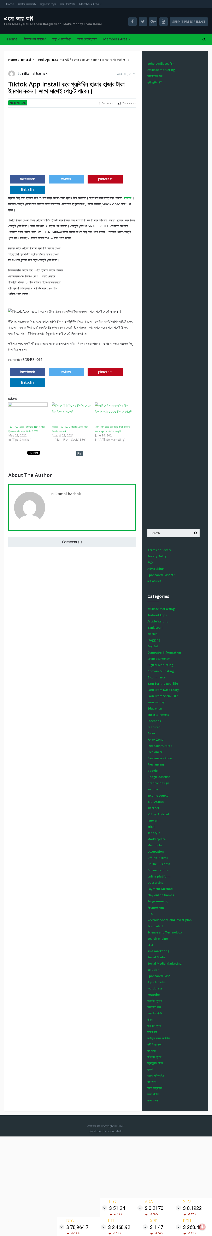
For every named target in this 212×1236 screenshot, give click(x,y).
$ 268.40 (192, 1227)
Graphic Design (158, 783)
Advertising (155, 569)
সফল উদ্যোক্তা (154, 1088)
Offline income (157, 858)
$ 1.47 (156, 1227)
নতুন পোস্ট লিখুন (48, 4)
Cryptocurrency (158, 659)
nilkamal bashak (34, 73)
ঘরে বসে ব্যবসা (154, 1026)
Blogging (153, 640)
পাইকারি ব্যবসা (154, 1057)
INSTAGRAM (156, 802)
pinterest (105, 179)
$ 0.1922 (192, 1208)
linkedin (27, 190)
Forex (151, 733)
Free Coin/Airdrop (159, 746)
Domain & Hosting (160, 671)
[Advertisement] (72, 143)
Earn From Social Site (162, 696)
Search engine (157, 939)
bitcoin (152, 634)
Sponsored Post (158, 976)
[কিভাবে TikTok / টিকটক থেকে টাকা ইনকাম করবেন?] (71, 413)
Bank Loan (155, 628)
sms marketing (158, 951)
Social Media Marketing (164, 963)
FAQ (150, 562)
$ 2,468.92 (119, 1227)
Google (152, 771)
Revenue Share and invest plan (169, 920)
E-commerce (156, 677)
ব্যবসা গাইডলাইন (155, 1075)
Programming (157, 901)
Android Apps (157, 615)
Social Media (156, 957)
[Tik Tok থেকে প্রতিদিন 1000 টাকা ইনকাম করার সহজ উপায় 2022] (27, 413)
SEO (150, 945)
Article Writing (157, 621)
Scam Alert (155, 926)
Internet (153, 808)
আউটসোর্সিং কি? (155, 76)
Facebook (154, 721)
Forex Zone (155, 739)
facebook (27, 179)
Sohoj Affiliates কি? (160, 64)
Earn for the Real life (162, 683)
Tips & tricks (156, 982)
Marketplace (156, 839)
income (152, 789)
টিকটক (127, 198)
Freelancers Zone (159, 758)
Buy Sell (153, 646)
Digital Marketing (160, 665)
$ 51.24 (117, 1208)
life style (153, 833)
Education (154, 708)
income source (157, 795)
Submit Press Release (188, 21)
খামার (150, 1019)
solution (153, 970)
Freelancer (154, 752)
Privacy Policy (157, 556)
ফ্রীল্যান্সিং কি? (154, 82)
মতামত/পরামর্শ (154, 581)
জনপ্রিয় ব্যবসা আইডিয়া (158, 1038)
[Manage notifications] (202, 1227)
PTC (150, 914)
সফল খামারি (153, 1094)
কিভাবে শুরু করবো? (27, 4)
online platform (159, 876)
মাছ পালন (151, 1082)
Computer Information (164, 652)
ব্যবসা (150, 1069)
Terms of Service (159, 550)
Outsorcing (155, 883)
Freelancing (155, 764)
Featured (153, 727)
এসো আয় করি (19, 19)
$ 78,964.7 (77, 1227)
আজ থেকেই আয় (67, 4)
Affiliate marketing (161, 70)
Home (10, 4)
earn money (156, 702)
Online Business (158, 864)
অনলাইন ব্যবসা (154, 1001)
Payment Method (160, 889)
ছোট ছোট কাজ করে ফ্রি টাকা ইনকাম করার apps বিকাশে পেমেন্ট (112, 429)
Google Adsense (158, 777)
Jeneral (20, 103)
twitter (66, 179)
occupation (155, 851)
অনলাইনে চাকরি (154, 1013)
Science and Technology (164, 932)
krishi (151, 827)
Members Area (89, 4)
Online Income (157, 870)
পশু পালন (151, 1050)
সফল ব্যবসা (152, 1100)
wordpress (154, 988)
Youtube (153, 995)
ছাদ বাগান (152, 1032)
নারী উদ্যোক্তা (154, 1044)
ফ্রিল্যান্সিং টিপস (155, 1063)
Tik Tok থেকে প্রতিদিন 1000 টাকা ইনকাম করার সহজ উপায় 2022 (26, 429)
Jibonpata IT (115, 1131)
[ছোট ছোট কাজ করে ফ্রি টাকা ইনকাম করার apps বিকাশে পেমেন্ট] (114, 413)
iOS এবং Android (158, 814)
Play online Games (160, 895)
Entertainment (158, 715)
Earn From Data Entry (163, 690)
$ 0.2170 (154, 1208)
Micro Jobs (155, 845)
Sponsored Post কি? (161, 575)
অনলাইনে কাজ (154, 1007)
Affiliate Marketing (161, 609)
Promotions (155, 907)
